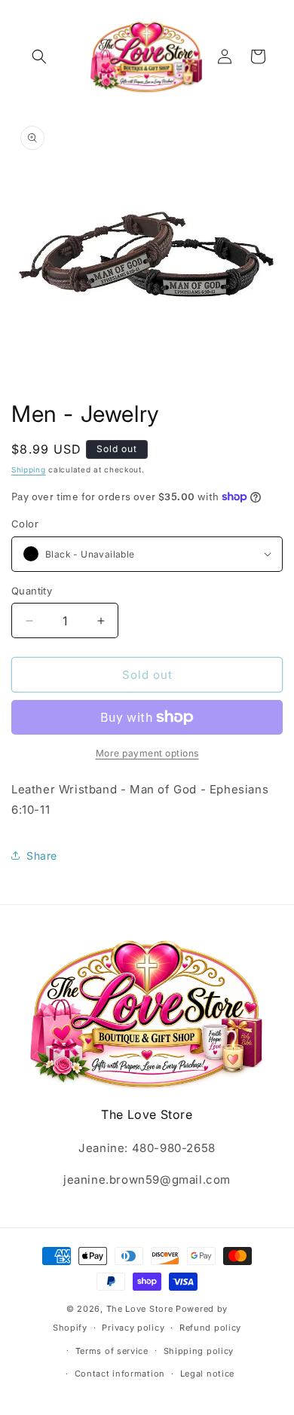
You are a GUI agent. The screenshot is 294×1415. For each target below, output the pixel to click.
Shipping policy (199, 1351)
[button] (39, 56)
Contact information (120, 1373)
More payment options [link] (147, 753)
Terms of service (112, 1351)
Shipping (28, 469)
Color (24, 524)
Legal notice (207, 1373)
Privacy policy (133, 1327)
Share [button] (41, 855)
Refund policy (210, 1327)
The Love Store (139, 1308)
